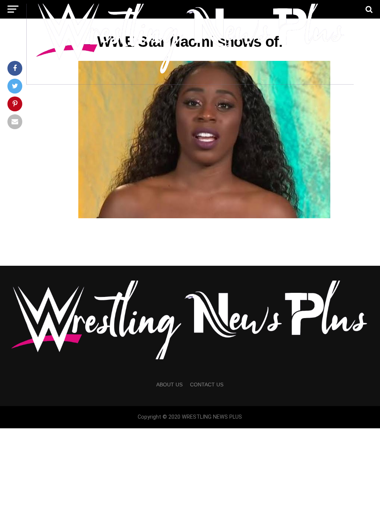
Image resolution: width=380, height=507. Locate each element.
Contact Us (206, 384)
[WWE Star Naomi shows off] (204, 216)
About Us (169, 384)
